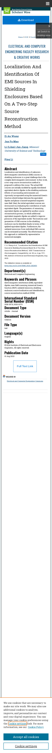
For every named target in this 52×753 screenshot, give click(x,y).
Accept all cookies (26, 737)
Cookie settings (17, 723)
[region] (26, 725)
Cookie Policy (36, 727)
